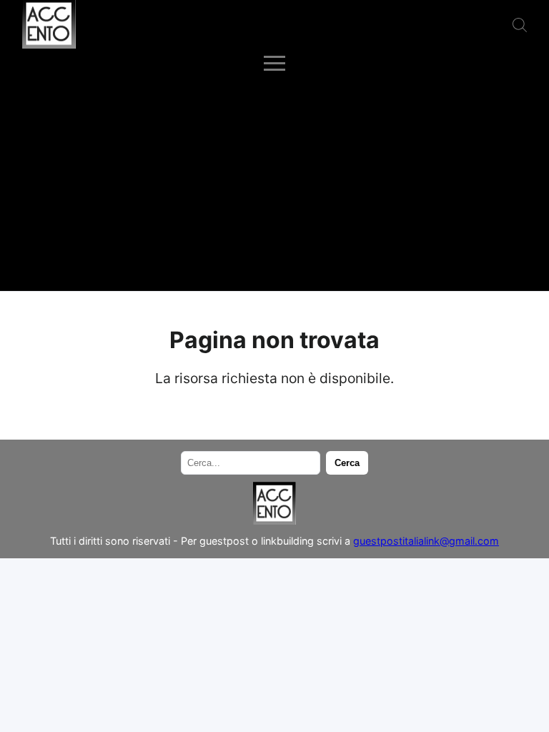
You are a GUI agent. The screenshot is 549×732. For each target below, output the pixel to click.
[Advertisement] (274, 184)
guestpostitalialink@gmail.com (426, 541)
